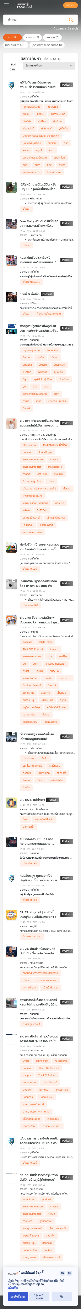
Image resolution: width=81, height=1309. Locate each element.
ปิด (61, 1296)
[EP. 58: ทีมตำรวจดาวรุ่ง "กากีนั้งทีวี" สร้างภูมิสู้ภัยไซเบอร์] (11, 1178)
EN (62, 1273)
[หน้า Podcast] (33, 4)
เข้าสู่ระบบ (70, 5)
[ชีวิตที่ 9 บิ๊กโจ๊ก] (11, 297)
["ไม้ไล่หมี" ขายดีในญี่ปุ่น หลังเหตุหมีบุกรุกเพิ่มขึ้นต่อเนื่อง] (11, 187)
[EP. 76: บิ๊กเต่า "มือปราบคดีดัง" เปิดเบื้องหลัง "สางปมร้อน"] (11, 951)
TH (69, 1273)
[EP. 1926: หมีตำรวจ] (11, 803)
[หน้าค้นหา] (61, 5)
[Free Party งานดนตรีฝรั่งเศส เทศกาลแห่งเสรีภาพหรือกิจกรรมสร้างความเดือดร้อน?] (11, 224)
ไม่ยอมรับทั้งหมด (39, 1297)
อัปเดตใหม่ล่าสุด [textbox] (34, 66)
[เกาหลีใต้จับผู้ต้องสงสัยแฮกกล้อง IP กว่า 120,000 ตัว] (11, 584)
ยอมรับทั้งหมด (18, 1296)
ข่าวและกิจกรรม (15, 45)
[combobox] (49, 66)
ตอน (12, 37)
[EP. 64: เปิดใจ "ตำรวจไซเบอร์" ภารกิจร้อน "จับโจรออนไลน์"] (11, 1039)
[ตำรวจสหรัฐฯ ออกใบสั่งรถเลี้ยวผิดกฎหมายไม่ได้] (11, 737)
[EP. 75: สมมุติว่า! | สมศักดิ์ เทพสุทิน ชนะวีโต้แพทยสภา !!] (11, 915)
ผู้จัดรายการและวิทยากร (47, 45)
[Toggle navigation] (6, 5)
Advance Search (65, 28)
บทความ (52, 37)
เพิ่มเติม (13, 1288)
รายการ (32, 37)
